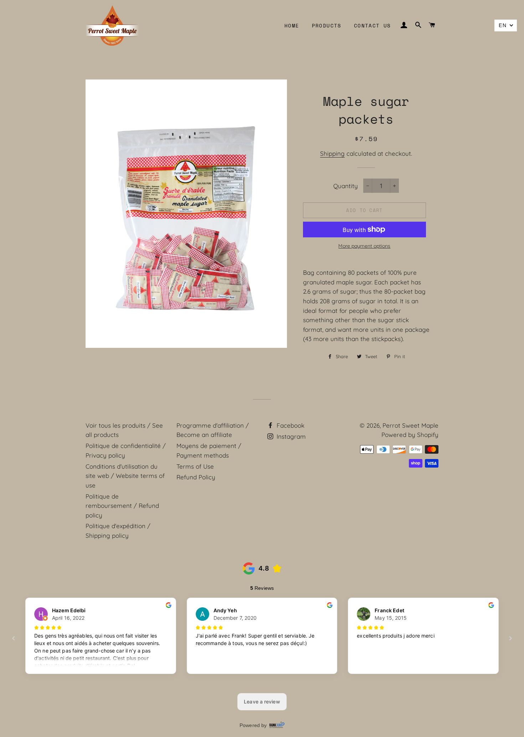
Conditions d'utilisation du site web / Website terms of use (125, 476)
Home (291, 25)
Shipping (332, 153)
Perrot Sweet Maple (410, 425)
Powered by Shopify (409, 434)
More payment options (364, 246)
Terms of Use (195, 466)
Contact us (372, 25)
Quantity (345, 186)
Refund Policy (195, 477)
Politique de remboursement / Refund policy (122, 506)
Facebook (289, 425)
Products (326, 25)
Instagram (290, 436)
